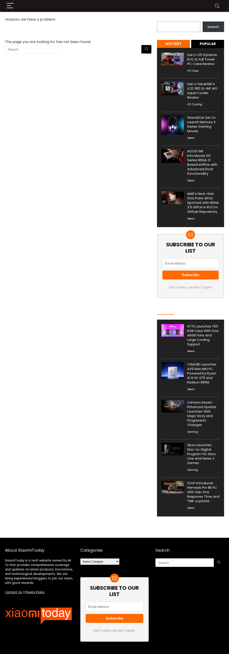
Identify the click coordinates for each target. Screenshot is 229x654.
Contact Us (13, 592)
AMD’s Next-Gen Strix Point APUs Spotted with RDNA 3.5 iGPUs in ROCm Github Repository (203, 202)
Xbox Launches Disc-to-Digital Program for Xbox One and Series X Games (201, 454)
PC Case (192, 71)
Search (163, 19)
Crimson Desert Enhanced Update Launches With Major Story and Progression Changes (201, 413)
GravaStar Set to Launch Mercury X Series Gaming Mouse (201, 124)
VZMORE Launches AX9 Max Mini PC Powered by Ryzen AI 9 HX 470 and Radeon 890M (201, 373)
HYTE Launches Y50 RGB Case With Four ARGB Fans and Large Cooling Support (203, 335)
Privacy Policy (35, 592)
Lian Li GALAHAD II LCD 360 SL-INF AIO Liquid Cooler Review (202, 91)
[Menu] (10, 6)
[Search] (217, 6)
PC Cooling (194, 104)
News (190, 138)
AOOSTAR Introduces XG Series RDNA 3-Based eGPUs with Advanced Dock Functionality (202, 162)
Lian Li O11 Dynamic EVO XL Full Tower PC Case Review (202, 59)
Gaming (192, 432)
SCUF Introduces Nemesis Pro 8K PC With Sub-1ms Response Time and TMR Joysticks (203, 492)
